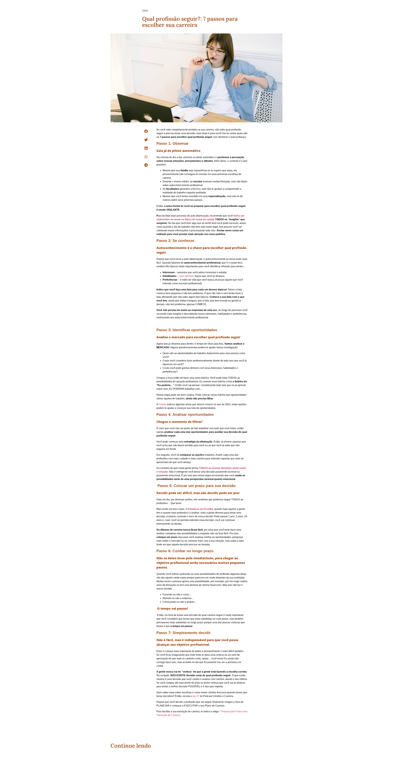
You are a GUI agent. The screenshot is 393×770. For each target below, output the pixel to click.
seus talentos (186, 276)
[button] (146, 131)
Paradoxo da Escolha (200, 509)
